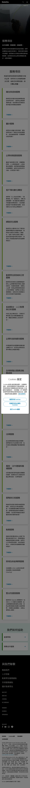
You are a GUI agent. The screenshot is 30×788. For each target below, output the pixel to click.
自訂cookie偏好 (15, 409)
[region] (15, 394)
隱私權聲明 (21, 394)
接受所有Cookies (15, 399)
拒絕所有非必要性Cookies (15, 404)
